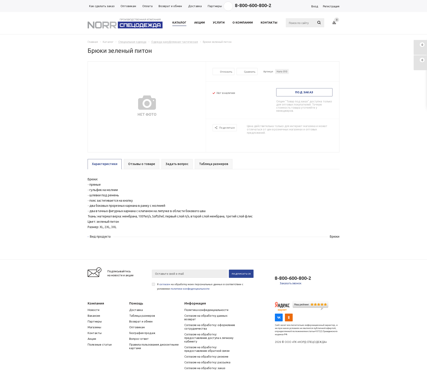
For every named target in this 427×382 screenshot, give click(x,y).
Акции (92, 338)
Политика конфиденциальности (206, 309)
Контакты (95, 332)
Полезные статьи (100, 344)
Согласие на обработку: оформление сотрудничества (209, 326)
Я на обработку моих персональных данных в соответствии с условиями (200, 286)
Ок (408, 361)
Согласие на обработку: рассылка (207, 362)
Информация (195, 303)
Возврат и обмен (141, 321)
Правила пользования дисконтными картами (154, 346)
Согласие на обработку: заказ (204, 368)
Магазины (94, 327)
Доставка (136, 309)
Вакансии (94, 315)
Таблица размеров (142, 315)
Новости (93, 309)
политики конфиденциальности (190, 288)
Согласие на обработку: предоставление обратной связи (207, 349)
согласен (164, 284)
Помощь (136, 303)
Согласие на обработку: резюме (206, 356)
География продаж (142, 332)
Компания (96, 303)
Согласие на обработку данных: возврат (206, 317)
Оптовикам (137, 327)
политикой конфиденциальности (314, 361)
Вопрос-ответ (139, 338)
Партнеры (95, 321)
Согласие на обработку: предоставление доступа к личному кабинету (208, 338)
